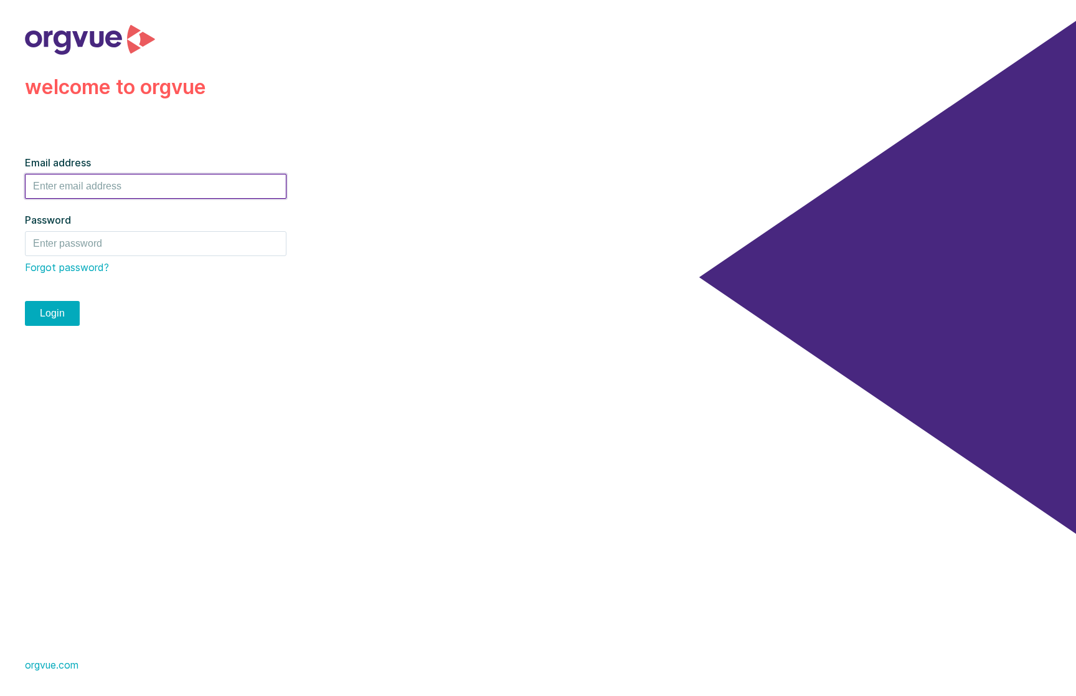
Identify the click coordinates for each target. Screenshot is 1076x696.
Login (52, 313)
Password (48, 220)
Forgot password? (67, 267)
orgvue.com (51, 665)
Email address (58, 162)
